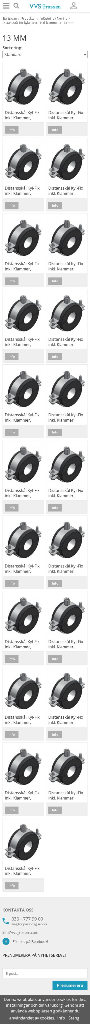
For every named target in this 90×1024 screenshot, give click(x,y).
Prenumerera (70, 985)
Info (11, 130)
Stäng (74, 1018)
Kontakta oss (18, 910)
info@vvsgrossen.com (20, 932)
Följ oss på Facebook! (29, 941)
